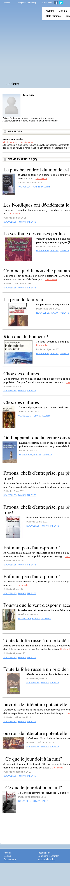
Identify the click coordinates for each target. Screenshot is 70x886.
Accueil (7, 3)
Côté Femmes (53, 16)
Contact (7, 856)
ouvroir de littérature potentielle (35, 704)
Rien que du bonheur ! (25, 336)
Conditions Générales (48, 856)
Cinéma (63, 11)
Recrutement (10, 859)
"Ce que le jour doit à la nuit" (32, 758)
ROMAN (36, 187)
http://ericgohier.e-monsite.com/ (18, 142)
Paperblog (20, 13)
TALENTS (45, 187)
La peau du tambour (23, 299)
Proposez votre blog (27, 3)
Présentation (44, 853)
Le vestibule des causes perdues (35, 233)
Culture (50, 11)
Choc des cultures (21, 373)
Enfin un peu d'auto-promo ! (31, 547)
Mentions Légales (46, 859)
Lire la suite (41, 178)
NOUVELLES (24, 187)
